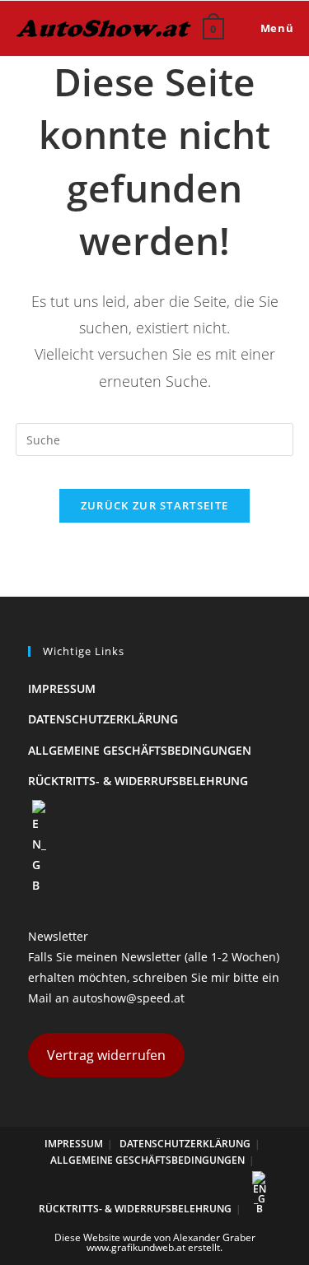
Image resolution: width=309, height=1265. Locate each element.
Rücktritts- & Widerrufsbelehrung (138, 780)
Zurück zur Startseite (154, 505)
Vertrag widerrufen (106, 1055)
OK (255, 122)
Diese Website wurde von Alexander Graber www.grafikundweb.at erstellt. (154, 1242)
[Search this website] (155, 438)
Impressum (62, 688)
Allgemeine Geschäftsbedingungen (139, 750)
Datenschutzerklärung (103, 719)
